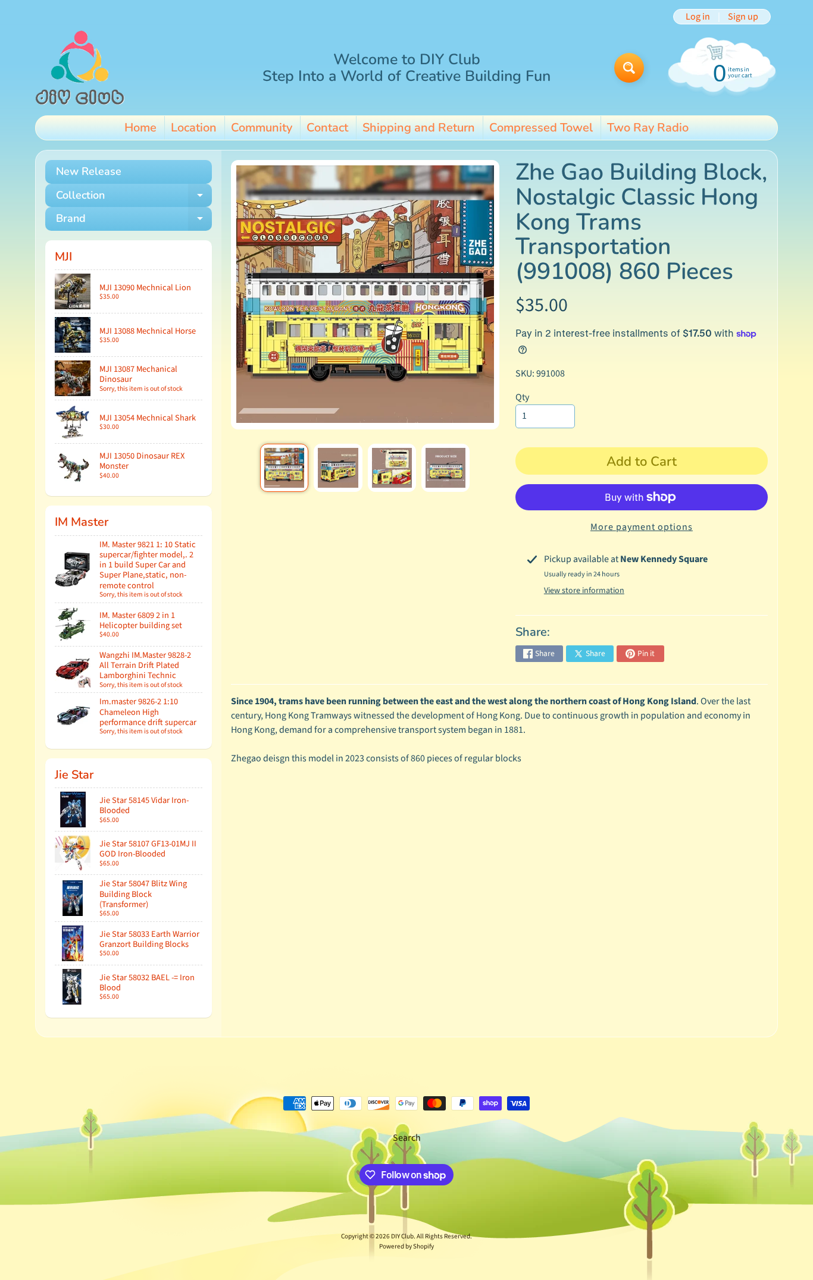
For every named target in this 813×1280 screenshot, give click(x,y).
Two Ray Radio (648, 128)
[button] (659, 701)
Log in (698, 16)
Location (194, 128)
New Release (88, 171)
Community (261, 128)
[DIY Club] (79, 68)
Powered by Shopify (406, 1246)
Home (140, 128)
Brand (134, 221)
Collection (134, 198)
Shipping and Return (418, 128)
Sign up (743, 16)
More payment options (641, 527)
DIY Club (402, 1236)
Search (407, 1137)
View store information (584, 591)
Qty (522, 397)
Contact (327, 128)
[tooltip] (659, 701)
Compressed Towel (541, 128)
